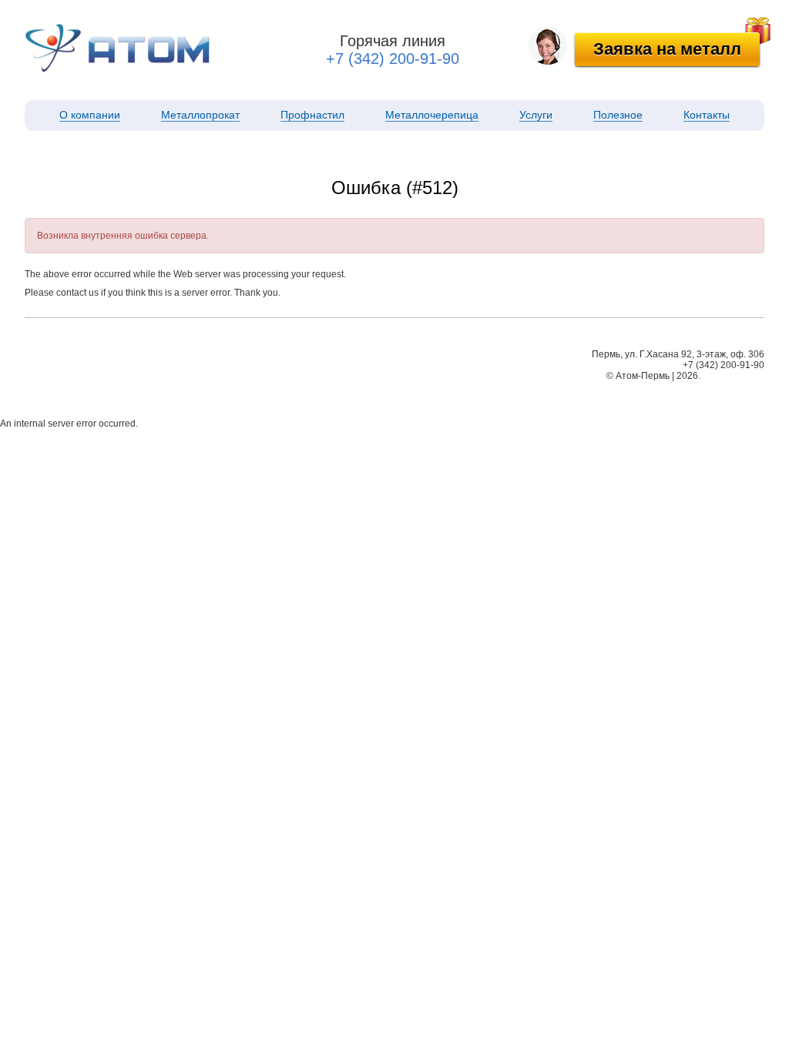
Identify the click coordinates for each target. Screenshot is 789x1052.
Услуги (535, 115)
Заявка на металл (667, 49)
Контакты (706, 115)
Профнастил (312, 115)
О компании (89, 115)
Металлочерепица (431, 115)
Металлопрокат (200, 115)
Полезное (618, 115)
